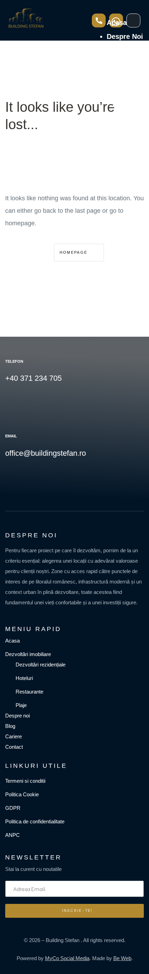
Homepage (74, 252)
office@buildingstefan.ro (45, 453)
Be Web (122, 958)
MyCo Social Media (67, 958)
